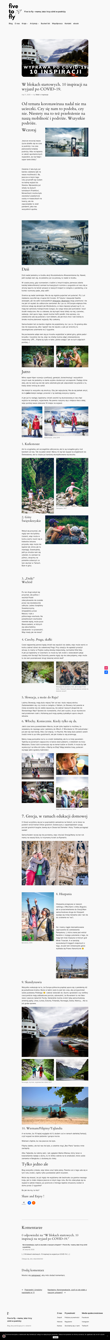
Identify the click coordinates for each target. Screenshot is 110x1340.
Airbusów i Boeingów (61, 301)
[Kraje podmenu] (27, 23)
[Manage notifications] (4, 1336)
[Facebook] (106, 672)
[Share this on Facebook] (29, 1203)
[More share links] (33, 1203)
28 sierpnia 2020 (28, 1249)
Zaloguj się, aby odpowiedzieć (32, 1259)
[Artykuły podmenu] (38, 23)
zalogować (35, 1275)
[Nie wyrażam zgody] (107, 1336)
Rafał (37, 95)
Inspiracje (44, 95)
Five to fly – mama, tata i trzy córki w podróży (45, 11)
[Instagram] (106, 668)
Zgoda (55, 1337)
